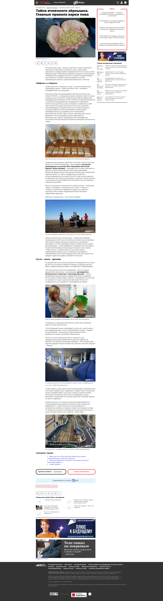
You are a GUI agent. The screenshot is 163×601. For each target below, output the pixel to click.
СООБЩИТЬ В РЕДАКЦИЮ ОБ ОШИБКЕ (99, 568)
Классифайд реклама (54, 568)
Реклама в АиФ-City (105, 566)
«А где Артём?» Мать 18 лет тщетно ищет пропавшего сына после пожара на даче (115, 98)
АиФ (49, 58)
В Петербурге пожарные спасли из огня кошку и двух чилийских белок (112, 36)
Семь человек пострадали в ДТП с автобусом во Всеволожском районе (112, 44)
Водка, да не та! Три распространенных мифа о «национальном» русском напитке (66, 457)
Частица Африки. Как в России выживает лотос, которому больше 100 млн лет (115, 79)
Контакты (51, 566)
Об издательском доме (55, 564)
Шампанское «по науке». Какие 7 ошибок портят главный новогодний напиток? (83, 501)
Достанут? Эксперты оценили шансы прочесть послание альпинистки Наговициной (116, 86)
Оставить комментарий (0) (81, 471)
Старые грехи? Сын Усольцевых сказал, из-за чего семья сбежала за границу (115, 73)
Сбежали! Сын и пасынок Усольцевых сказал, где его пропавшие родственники (116, 92)
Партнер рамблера (64, 594)
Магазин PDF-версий (80, 564)
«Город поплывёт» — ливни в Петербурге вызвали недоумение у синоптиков (112, 14)
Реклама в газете (61, 566)
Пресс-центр (68, 564)
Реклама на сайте (74, 566)
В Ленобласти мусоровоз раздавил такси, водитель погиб (112, 21)
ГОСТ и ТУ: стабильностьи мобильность (51, 512)
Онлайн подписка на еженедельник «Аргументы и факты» (105, 564)
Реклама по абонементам (89, 566)
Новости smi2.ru (42, 559)
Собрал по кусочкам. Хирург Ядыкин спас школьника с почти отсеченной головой (116, 67)
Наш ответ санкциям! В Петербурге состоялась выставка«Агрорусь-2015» (51, 507)
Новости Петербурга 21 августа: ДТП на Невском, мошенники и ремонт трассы (112, 29)
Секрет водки (54, 464)
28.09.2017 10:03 (40, 7)
